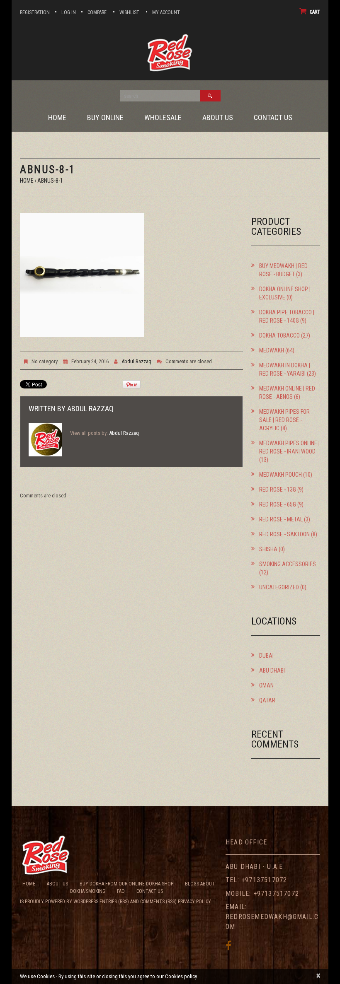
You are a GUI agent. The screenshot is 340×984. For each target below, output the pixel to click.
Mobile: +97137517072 (262, 893)
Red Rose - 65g (277, 504)
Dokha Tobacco (279, 335)
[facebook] (228, 945)
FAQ (121, 891)
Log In (68, 12)
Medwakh (271, 350)
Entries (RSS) (114, 901)
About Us (217, 117)
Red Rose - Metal (281, 519)
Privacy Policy (194, 901)
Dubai (266, 655)
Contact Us (273, 117)
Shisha (268, 549)
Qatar (267, 700)
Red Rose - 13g (277, 489)
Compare (97, 12)
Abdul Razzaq (136, 361)
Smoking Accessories (287, 564)
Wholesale (163, 117)
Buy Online (105, 117)
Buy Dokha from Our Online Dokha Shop (126, 884)
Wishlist (129, 12)
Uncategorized (279, 587)
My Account (166, 12)
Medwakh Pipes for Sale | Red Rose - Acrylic (284, 420)
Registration (35, 12)
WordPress (85, 901)
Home (57, 117)
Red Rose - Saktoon (284, 534)
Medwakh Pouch (280, 474)
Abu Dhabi (272, 670)
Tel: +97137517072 (256, 880)
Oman (266, 685)
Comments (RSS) (158, 901)
